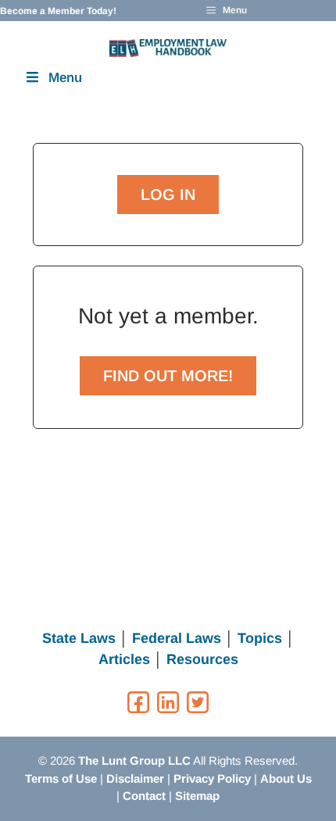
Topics (260, 638)
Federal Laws (176, 638)
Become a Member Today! (58, 10)
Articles (124, 659)
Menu (65, 77)
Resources (202, 659)
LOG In (168, 194)
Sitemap (197, 795)
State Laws (79, 638)
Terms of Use (61, 778)
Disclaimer (135, 778)
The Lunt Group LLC (134, 760)
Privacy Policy (212, 778)
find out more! (168, 375)
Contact (144, 795)
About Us (286, 778)
